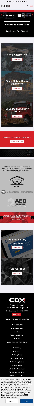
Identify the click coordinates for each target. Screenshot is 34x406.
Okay (26, 401)
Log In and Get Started (17, 31)
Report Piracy (18, 365)
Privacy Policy (18, 355)
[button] (1, 15)
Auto (17, 332)
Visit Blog (17, 274)
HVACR (18, 339)
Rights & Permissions (18, 369)
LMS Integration (18, 328)
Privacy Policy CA (18, 358)
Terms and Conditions (17, 372)
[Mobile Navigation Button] (31, 5)
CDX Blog (18, 348)
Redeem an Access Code (17, 24)
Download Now (17, 142)
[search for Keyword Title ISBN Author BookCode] (28, 6)
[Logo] (6, 6)
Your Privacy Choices (18, 362)
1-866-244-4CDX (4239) (17, 308)
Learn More (17, 89)
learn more (17, 60)
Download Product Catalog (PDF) (17, 342)
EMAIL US (16, 314)
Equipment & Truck (17, 335)
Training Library (17, 325)
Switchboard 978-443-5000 (17, 311)
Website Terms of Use (17, 376)
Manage (11, 401)
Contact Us (18, 351)
